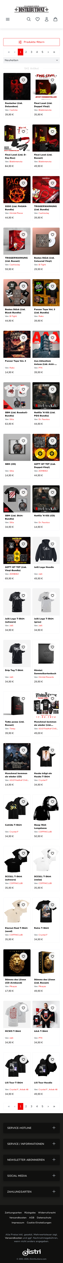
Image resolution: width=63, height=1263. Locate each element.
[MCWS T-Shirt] (17, 1014)
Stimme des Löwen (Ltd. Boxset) (44, 981)
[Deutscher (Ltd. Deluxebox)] (17, 86)
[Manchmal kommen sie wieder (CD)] (17, 756)
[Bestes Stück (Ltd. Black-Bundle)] (17, 292)
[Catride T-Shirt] (17, 808)
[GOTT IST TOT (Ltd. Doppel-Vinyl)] (46, 447)
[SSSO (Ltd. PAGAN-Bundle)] (17, 189)
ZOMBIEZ (43, 471)
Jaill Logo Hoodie (44, 567)
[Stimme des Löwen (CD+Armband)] (17, 962)
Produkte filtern (33, 42)
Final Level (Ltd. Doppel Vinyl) (43, 104)
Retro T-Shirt (41, 928)
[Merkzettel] (37, 19)
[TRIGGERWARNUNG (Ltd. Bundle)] (46, 189)
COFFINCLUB (45, 831)
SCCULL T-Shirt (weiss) (42, 878)
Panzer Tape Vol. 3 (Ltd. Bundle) (44, 311)
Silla (11, 419)
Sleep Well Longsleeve (40, 826)
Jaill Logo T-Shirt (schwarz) (14, 620)
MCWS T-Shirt (13, 1031)
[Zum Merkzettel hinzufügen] (23, 80)
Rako (40, 316)
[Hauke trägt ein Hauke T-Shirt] (46, 756)
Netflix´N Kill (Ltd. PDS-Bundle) (44, 414)
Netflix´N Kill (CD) (44, 515)
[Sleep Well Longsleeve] (46, 808)
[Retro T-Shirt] (46, 911)
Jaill (40, 574)
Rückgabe (30, 1212)
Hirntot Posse (16, 213)
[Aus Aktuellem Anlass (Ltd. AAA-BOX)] (46, 344)
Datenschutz (44, 1217)
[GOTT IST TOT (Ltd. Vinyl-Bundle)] (17, 550)
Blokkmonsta (44, 110)
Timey (12, 728)
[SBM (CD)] (17, 447)
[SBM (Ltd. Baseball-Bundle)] (17, 395)
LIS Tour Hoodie (43, 1082)
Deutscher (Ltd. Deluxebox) (13, 104)
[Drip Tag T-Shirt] (17, 653)
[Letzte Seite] (54, 52)
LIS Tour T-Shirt (14, 1082)
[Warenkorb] (55, 19)
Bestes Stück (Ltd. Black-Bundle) (15, 311)
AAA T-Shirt (41, 1031)
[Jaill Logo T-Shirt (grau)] (46, 602)
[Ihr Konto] (46, 19)
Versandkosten (17, 1217)
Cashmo (13, 110)
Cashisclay (43, 213)
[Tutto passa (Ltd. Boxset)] (17, 705)
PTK (40, 367)
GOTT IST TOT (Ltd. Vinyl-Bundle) (15, 568)
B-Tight (42, 264)
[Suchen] (28, 19)
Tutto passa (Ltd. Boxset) (14, 723)
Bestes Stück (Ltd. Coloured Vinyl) (44, 259)
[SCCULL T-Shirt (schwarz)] (17, 859)
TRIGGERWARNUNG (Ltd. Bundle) (45, 208)
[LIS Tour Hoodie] (46, 1066)
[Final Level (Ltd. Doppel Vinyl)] (46, 86)
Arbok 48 (24, 1089)
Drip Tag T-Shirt (14, 670)
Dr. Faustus (44, 419)
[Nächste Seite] (48, 52)
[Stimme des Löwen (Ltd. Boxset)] (46, 962)
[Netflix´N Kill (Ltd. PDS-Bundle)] (46, 395)
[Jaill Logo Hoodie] (46, 550)
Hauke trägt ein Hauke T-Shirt (43, 775)
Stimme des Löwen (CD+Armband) (15, 981)
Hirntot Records (46, 677)
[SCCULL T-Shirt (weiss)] (46, 859)
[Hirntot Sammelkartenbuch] (46, 653)
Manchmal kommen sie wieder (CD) (16, 775)
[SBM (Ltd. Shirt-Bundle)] (17, 498)
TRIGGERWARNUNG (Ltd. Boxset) (16, 259)
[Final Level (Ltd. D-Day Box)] (17, 138)
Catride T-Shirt (13, 825)
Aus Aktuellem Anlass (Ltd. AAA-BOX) (44, 362)
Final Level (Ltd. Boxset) (43, 156)
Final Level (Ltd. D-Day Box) (15, 156)
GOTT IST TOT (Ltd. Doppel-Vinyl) (45, 465)
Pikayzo (13, 986)
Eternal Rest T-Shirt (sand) (16, 929)
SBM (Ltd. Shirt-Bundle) (14, 517)
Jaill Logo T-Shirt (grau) (43, 620)
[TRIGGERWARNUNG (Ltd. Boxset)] (17, 241)
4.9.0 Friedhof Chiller (48, 728)
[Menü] (7, 19)
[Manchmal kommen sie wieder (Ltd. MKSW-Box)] (46, 705)
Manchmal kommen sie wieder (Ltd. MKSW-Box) (45, 723)
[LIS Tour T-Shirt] (17, 1066)
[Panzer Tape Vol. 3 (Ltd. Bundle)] (46, 292)
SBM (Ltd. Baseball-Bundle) (16, 414)
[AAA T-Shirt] (46, 1014)
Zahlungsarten (13, 1212)
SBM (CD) (10, 464)
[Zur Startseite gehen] (31, 9)
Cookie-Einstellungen (39, 1222)
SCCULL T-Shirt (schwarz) (13, 878)
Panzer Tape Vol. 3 (15, 361)
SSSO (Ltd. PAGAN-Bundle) (16, 208)
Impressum (18, 1222)
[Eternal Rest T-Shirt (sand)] (17, 911)
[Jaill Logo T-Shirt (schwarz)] (17, 602)
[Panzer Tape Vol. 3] (17, 344)
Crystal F (42, 780)
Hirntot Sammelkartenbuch (45, 672)
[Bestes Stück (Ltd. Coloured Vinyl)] (46, 241)
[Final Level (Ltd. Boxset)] (46, 138)
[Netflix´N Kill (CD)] (46, 498)
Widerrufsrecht (47, 1212)
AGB (31, 1217)
